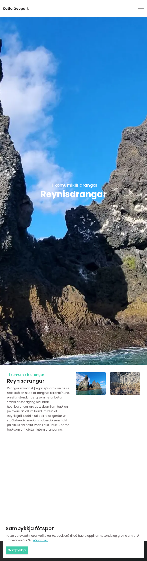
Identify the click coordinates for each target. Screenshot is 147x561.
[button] (91, 383)
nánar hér (40, 540)
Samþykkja (17, 550)
